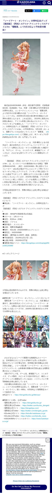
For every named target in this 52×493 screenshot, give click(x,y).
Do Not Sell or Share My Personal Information (21, 470)
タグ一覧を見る (12, 10)
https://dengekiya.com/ (30, 408)
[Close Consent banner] (48, 440)
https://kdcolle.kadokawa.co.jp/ (33, 413)
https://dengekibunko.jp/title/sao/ (27, 395)
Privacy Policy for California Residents (26, 481)
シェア (37, 10)
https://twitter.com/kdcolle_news (33, 416)
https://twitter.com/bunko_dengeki (35, 405)
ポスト (30, 10)
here (41, 453)
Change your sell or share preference (19, 474)
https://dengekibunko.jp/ (32, 403)
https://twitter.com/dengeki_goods (34, 411)
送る (45, 10)
